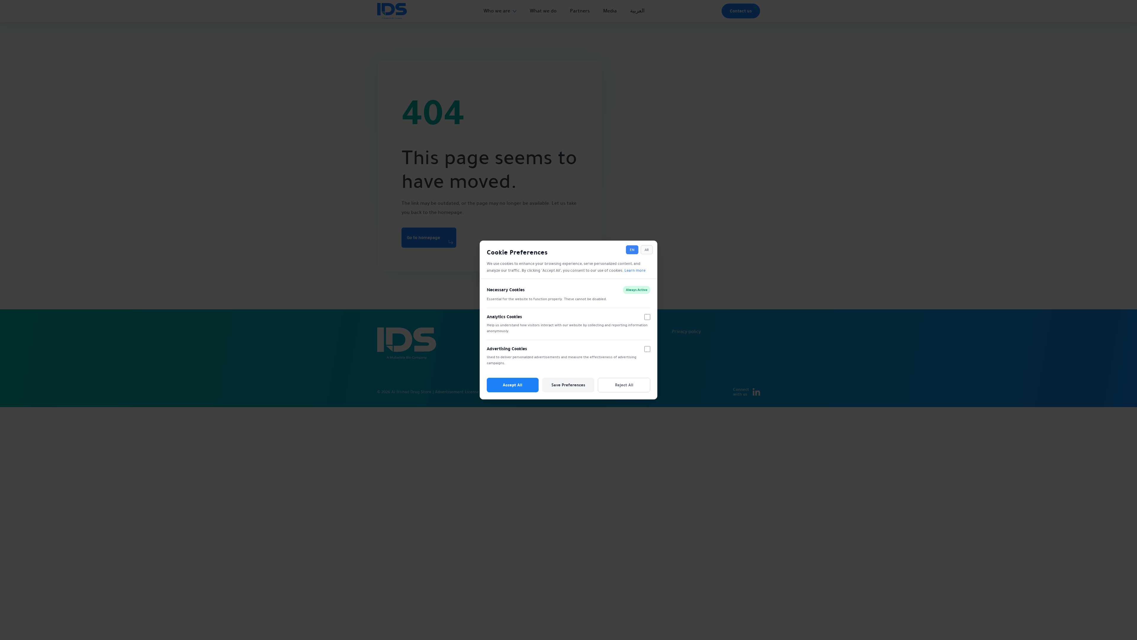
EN (632, 249)
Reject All (624, 385)
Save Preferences (568, 385)
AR (647, 249)
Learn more (634, 270)
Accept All (512, 385)
